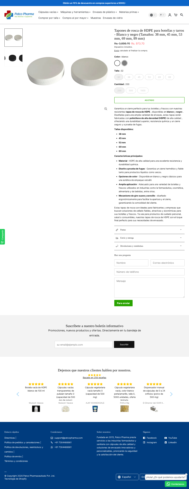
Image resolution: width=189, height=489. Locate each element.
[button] (18, 394)
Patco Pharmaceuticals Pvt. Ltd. (39, 476)
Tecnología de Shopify (15, 478)
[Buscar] (182, 15)
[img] (94, 375)
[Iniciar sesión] (170, 15)
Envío (116, 50)
